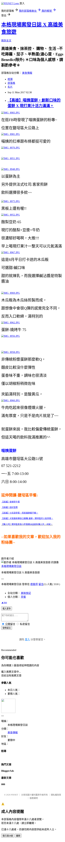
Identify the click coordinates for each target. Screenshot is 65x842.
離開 (18, 836)
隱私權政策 (56, 795)
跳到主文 (6, 40)
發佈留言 (7, 628)
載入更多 (7, 608)
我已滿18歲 (8, 836)
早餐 (23, 597)
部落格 (11, 83)
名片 (10, 86)
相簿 (10, 79)
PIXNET (14, 795)
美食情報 (27, 73)
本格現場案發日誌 (11, 566)
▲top (4, 602)
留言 (41, 584)
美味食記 (26, 593)
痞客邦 (34, 584)
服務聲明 (34, 798)
